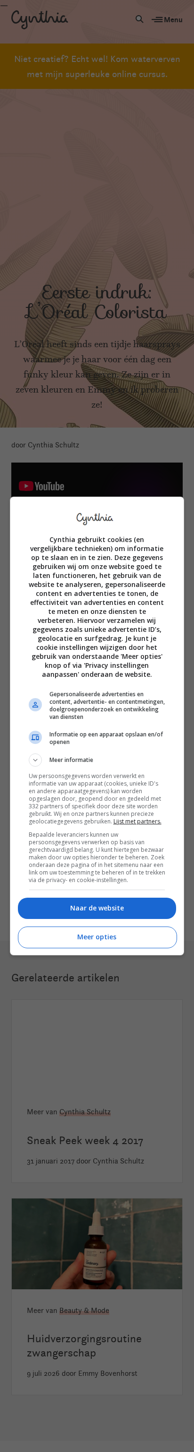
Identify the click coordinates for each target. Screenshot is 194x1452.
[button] (97, 760)
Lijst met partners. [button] (137, 821)
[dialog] (97, 726)
